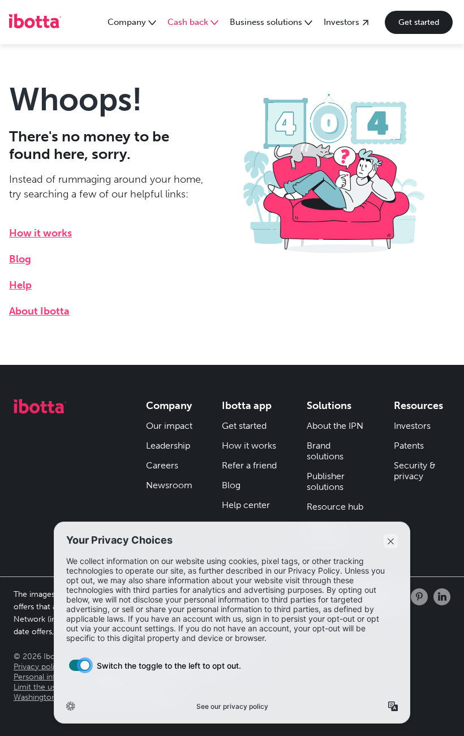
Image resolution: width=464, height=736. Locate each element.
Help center (246, 505)
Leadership (168, 445)
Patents (409, 445)
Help (20, 285)
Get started (418, 22)
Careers (162, 465)
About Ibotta (39, 311)
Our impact (169, 425)
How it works (40, 233)
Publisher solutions (326, 481)
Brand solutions (325, 451)
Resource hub (335, 506)
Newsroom (169, 485)
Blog (20, 259)
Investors (412, 425)
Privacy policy (38, 667)
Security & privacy (415, 470)
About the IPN (335, 425)
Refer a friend (249, 465)
